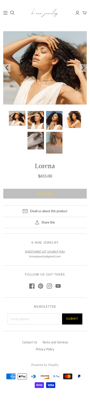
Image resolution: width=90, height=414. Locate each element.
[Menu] (5, 13)
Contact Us (29, 342)
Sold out (45, 193)
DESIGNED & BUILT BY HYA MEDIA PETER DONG (45, 398)
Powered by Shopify (44, 365)
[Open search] (12, 13)
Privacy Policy (45, 349)
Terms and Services (55, 342)
